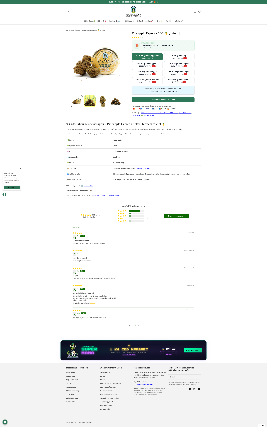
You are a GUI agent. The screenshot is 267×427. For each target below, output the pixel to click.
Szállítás (96, 195)
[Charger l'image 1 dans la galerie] (77, 101)
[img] (77, 233)
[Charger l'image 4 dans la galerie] (115, 101)
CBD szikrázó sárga (73, 391)
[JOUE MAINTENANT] (133, 350)
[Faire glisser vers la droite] (124, 101)
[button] (68, 11)
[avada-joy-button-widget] (5, 421)
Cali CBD (69, 383)
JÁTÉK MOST (193, 350)
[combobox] (261, 425)
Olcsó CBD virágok (171, 113)
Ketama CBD (70, 402)
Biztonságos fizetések (108, 387)
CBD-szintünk (88, 186)
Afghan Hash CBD (72, 398)
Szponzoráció (105, 409)
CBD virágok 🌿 (137, 115)
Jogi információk (106, 391)
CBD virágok (75, 30)
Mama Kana (74, 422)
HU (263, 425)
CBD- (84, 129)
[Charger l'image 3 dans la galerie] (103, 101)
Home (68, 30)
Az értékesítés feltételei (108, 394)
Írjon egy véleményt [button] (176, 216)
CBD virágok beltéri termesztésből (153, 113)
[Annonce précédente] (66, 2)
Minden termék (149, 115)
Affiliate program (106, 405)
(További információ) (143, 168)
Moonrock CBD (71, 387)
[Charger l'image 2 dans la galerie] (90, 101)
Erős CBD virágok (185, 113)
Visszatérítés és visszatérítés (112, 195)
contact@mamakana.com (145, 384)
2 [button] (132, 325)
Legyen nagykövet (106, 402)
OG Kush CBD (70, 376)
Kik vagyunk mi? (105, 372)
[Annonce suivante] (200, 2)
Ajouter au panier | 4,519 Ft (163, 100)
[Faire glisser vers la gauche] (68, 101)
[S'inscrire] (199, 377)
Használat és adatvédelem (109, 398)
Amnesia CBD (70, 372)
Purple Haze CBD (72, 380)
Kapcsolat (103, 376)
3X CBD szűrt (70, 394)
